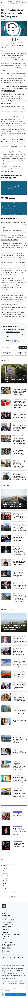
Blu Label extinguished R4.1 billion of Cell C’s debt (20, 516)
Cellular (15, 513)
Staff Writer (6, 19)
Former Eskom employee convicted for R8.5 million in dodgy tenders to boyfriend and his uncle (19, 599)
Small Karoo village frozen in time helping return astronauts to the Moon (13, 627)
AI (13, 546)
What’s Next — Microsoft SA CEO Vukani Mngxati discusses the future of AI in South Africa (19, 551)
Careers (5, 938)
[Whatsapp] (10, 957)
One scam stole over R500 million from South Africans (19, 562)
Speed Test (6, 926)
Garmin (5, 868)
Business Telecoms (8, 502)
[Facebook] (3, 957)
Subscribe (23, 347)
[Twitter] (6, 39)
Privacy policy (8, 942)
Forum (4, 917)
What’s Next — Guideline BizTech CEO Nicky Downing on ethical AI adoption (19, 831)
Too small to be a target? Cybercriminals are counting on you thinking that (19, 766)
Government (16, 705)
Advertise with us (9, 932)
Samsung (6, 873)
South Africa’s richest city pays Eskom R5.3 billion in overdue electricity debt (19, 392)
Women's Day (17, 812)
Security (15, 473)
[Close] (26, 989)
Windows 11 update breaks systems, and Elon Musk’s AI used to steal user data (19, 586)
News (4, 913)
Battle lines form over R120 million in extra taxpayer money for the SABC (20, 428)
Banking (15, 559)
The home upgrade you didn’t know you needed (19, 752)
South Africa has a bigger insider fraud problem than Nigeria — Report (20, 641)
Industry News (17, 412)
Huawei (5, 876)
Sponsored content (10, 934)
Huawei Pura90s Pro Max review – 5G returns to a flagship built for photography (19, 780)
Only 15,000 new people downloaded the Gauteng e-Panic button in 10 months (19, 477)
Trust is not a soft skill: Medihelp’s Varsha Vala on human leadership (18, 453)
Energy (4, 377)
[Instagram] (22, 957)
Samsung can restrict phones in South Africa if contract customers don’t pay (19, 528)
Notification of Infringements (8, 945)
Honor (5, 878)
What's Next (7, 922)
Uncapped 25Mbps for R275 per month (20, 721)
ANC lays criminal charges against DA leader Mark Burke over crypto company (19, 441)
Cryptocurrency (18, 435)
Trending (15, 582)
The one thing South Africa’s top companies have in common (19, 417)
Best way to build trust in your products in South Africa (20, 539)
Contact (5, 936)
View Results (14, 896)
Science (4, 623)
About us (6, 930)
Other (5, 888)
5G (13, 718)
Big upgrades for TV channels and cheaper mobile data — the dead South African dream (19, 465)
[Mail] (17, 39)
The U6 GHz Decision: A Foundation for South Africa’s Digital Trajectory (19, 664)
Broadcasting (17, 424)
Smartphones (17, 399)
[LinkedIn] (10, 39)
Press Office (7, 915)
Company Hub (7, 924)
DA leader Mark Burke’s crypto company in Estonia (19, 653)
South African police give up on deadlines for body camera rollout (19, 687)
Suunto (5, 881)
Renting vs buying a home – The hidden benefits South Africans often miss (19, 698)
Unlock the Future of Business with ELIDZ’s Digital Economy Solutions (20, 740)
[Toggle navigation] (2, 2)
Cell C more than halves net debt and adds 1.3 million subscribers (19, 575)
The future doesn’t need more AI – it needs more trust (18, 844)
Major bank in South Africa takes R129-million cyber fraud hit (19, 675)
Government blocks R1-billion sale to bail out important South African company (19, 711)
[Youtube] (18, 957)
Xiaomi (5, 883)
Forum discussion (21, 352)
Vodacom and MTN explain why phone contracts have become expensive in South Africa (19, 404)
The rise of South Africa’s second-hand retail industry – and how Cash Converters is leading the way (19, 793)
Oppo (4, 886)
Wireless (4, 7)
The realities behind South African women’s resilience (19, 815)
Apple (5, 871)
